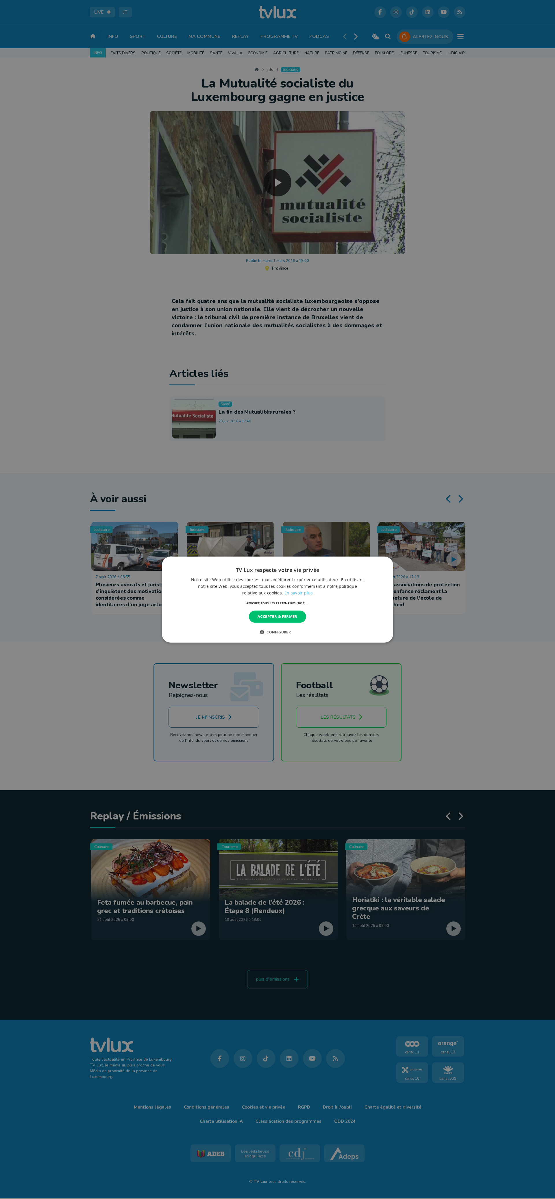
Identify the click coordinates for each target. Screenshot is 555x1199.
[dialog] (277, 599)
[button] (277, 603)
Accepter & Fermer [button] (277, 616)
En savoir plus (298, 593)
